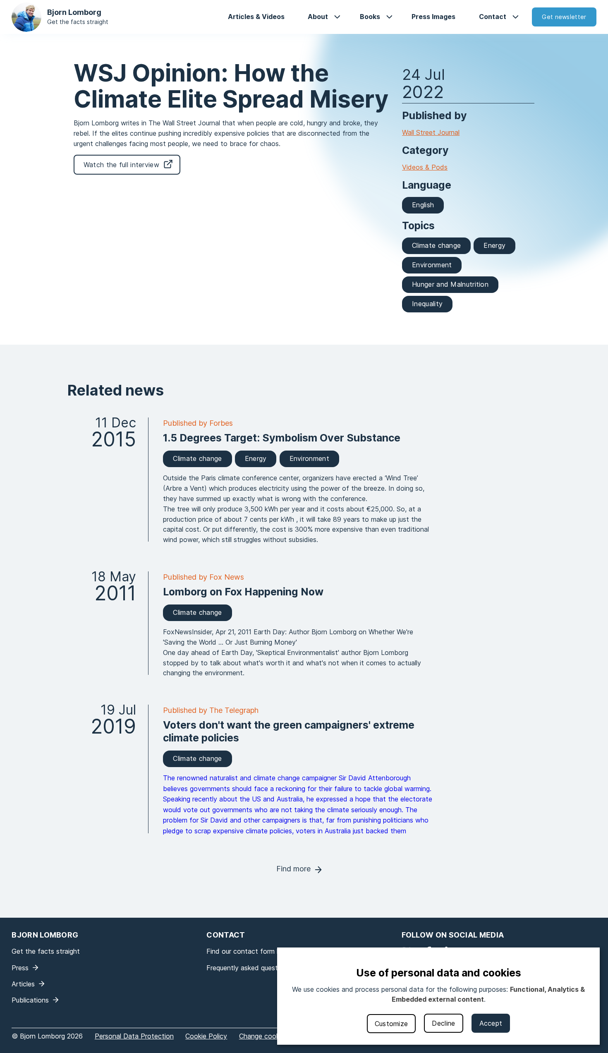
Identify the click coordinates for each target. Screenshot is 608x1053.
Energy (494, 245)
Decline (443, 1023)
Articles (23, 984)
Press (20, 968)
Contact (492, 16)
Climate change (436, 245)
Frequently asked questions (248, 968)
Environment (432, 265)
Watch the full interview (121, 165)
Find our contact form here (248, 951)
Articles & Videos (256, 16)
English (423, 205)
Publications (30, 1000)
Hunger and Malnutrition (450, 284)
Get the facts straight (77, 21)
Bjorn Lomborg (74, 12)
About (318, 16)
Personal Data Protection (134, 1036)
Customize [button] (391, 1023)
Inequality (427, 304)
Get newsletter (564, 16)
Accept (491, 1023)
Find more (293, 868)
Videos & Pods (425, 167)
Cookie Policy (206, 1036)
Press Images (433, 16)
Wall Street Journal (431, 132)
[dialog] (438, 996)
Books (370, 16)
